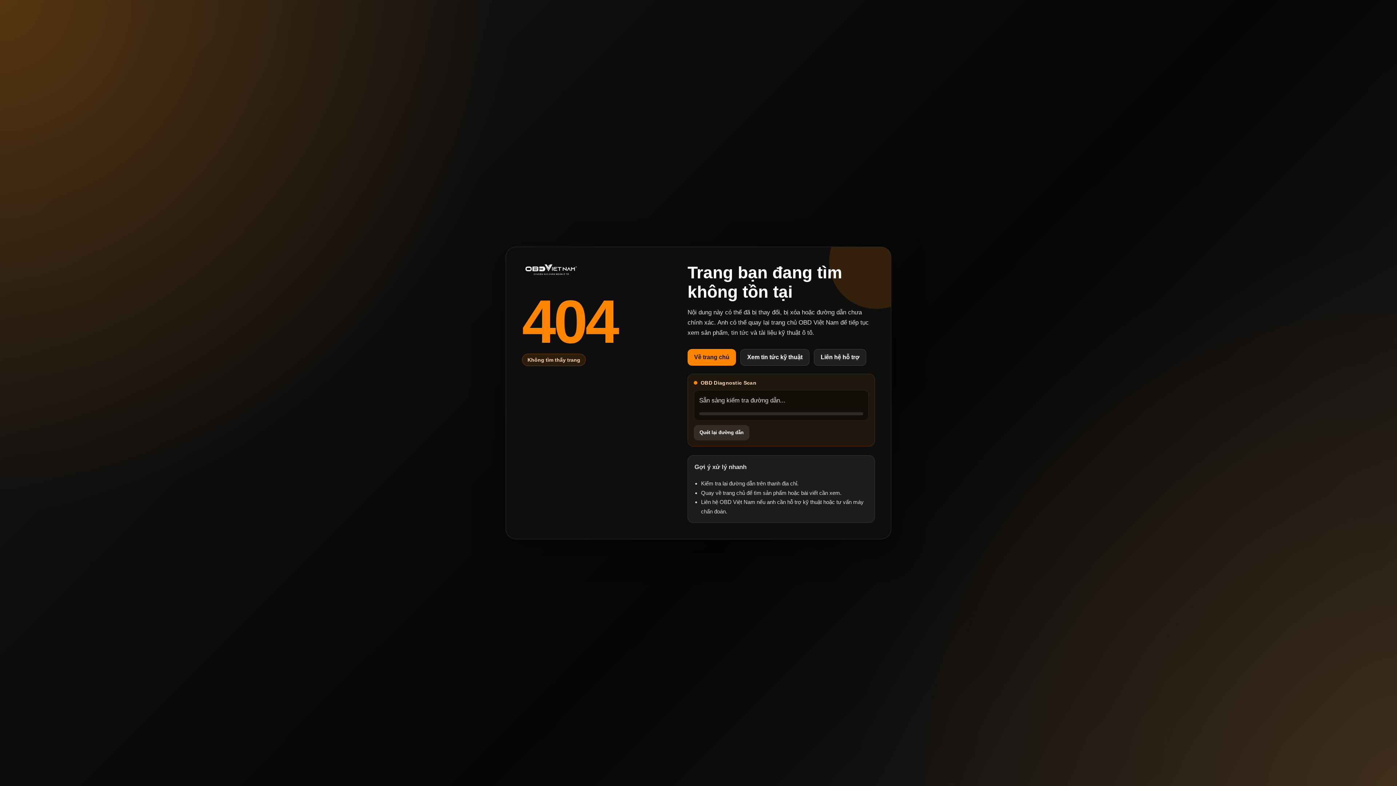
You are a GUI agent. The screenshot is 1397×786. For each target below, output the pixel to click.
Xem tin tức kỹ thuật (775, 357)
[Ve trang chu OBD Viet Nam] (551, 270)
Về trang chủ (711, 357)
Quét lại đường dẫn (722, 432)
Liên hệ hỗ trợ (840, 357)
